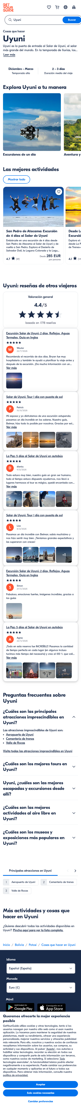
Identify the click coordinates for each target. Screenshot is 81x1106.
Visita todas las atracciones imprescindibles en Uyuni (37, 751)
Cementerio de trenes (20, 738)
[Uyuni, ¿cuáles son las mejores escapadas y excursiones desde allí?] (74, 788)
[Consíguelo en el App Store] (51, 1008)
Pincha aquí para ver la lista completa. (38, 930)
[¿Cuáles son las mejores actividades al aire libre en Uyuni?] (74, 813)
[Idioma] (66, 7)
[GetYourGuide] (8, 7)
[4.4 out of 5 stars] (40, 314)
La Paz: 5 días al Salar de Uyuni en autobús (34, 456)
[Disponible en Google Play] (20, 1008)
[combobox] (33, 20)
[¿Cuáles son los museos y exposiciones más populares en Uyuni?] (74, 837)
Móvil (9, 999)
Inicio (6, 945)
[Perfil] (74, 8)
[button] (32, 125)
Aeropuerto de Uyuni (20, 734)
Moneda (11, 978)
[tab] (30, 871)
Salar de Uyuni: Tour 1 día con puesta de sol (34, 397)
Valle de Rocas (15, 743)
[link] (32, 125)
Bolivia (19, 945)
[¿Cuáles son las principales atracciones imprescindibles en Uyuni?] (74, 717)
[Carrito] (57, 8)
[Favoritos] (49, 8)
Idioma (10, 959)
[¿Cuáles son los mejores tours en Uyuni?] (74, 766)
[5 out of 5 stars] (40, 342)
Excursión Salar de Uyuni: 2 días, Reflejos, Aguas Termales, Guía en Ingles (38, 335)
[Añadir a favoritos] (58, 191)
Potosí (33, 945)
